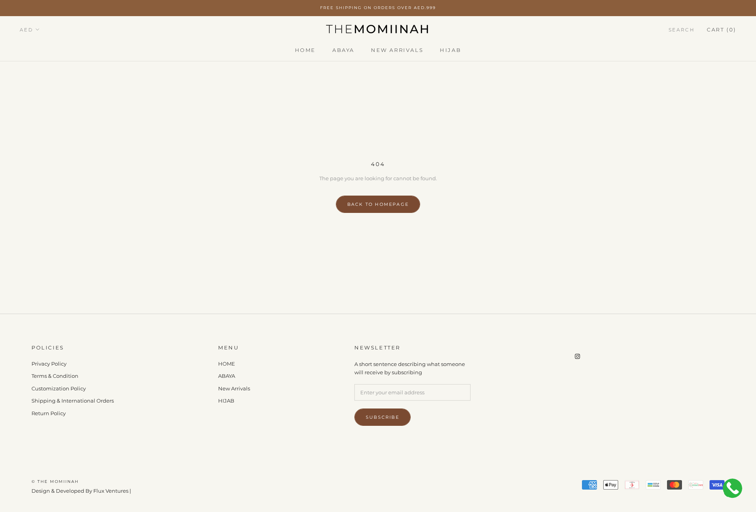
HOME (305, 49)
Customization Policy (59, 388)
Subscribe (382, 417)
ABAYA (343, 49)
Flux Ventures (110, 491)
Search (682, 29)
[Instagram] (577, 355)
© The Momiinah (55, 481)
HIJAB (450, 49)
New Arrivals (397, 49)
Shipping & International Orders (73, 400)
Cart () (721, 29)
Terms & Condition (55, 376)
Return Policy (49, 413)
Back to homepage (378, 204)
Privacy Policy (49, 363)
